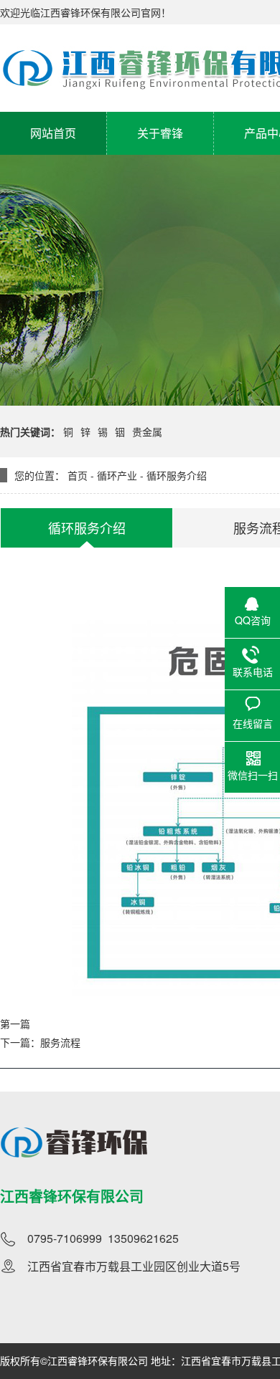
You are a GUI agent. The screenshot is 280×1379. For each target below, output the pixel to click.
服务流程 (60, 1042)
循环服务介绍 (176, 475)
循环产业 (117, 475)
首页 (77, 475)
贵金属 (147, 431)
